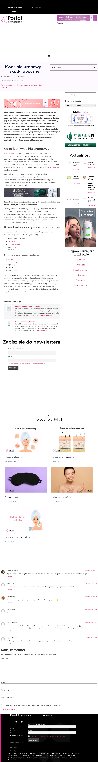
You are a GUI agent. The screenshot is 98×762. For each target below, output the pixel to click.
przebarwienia (14, 244)
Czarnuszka (81, 280)
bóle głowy (12, 262)
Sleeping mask (11, 497)
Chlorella (81, 265)
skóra (57, 167)
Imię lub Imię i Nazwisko (36, 724)
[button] (49, 56)
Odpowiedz (9, 576)
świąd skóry (12, 241)
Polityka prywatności (17, 735)
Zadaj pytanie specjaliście (15, 7)
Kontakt (14, 3)
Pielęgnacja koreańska (61, 497)
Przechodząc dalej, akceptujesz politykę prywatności (28, 364)
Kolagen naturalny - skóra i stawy (27, 306)
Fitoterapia (77, 177)
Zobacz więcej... (46, 315)
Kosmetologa (20, 715)
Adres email (6, 690)
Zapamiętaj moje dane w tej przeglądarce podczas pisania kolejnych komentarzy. (32, 705)
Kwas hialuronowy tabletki (25, 322)
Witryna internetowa (8, 698)
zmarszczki (47, 167)
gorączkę (12, 259)
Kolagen (81, 275)
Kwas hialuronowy (11, 153)
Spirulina (81, 260)
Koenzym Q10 (81, 285)
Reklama (14, 11)
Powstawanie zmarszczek (62, 457)
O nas (12, 728)
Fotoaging (76, 162)
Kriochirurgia (77, 198)
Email (30, 730)
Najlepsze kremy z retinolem (17, 537)
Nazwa (4, 682)
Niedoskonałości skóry (14, 457)
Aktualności (81, 155)
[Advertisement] (49, 40)
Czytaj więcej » (92, 167)
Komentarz (5, 658)
